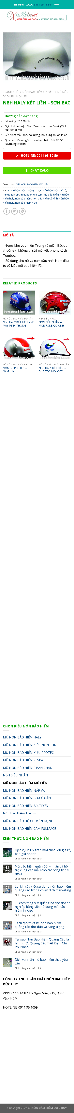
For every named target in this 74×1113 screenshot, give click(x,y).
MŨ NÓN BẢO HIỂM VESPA (23, 760)
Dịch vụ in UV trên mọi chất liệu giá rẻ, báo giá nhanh (43, 852)
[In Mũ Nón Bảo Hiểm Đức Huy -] (37, 16)
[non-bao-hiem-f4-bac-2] (37, 57)
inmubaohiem (11, 194)
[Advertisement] (37, 550)
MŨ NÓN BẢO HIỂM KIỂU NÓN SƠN (30, 745)
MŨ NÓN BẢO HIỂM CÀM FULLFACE (29, 828)
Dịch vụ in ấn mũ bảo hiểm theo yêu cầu (41, 961)
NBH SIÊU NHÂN (15, 775)
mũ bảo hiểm (51, 194)
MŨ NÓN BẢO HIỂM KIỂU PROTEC (28, 752)
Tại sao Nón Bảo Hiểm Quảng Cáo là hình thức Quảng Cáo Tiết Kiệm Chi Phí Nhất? (42, 943)
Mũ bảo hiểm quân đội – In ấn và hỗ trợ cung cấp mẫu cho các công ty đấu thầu (42, 870)
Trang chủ (10, 92)
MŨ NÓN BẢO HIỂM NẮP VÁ (24, 790)
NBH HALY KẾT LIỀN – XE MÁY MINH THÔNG (18, 323)
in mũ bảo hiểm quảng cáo (23, 190)
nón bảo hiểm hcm (26, 202)
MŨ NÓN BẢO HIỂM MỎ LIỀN (32, 184)
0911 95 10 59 (42, 4)
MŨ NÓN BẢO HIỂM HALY (22, 737)
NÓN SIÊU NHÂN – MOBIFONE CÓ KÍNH (51, 323)
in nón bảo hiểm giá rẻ (53, 190)
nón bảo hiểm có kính (45, 198)
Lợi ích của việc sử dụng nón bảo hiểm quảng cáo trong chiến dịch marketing (43, 888)
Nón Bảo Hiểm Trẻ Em (19, 813)
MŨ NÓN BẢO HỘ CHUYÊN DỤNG (28, 821)
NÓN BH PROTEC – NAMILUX (15, 369)
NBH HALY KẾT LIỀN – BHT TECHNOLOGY (52, 369)
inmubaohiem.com (31, 194)
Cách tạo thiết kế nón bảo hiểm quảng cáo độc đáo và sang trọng (39, 925)
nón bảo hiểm (23, 198)
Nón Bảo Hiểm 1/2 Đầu (37, 92)
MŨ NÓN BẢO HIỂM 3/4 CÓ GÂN (27, 798)
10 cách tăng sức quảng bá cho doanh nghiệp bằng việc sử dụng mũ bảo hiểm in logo (42, 907)
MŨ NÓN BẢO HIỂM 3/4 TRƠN (25, 806)
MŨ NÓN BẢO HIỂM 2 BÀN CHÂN (27, 768)
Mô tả (8, 235)
